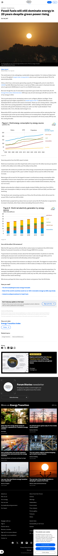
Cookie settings (45, 552)
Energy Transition (7, 8)
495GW (3, 85)
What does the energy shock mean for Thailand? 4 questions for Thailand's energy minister (14, 427)
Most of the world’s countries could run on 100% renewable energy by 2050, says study (28, 291)
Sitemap (29, 550)
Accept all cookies (45, 544)
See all (54, 405)
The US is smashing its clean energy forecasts (16, 287)
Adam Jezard (4, 69)
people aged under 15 (32, 100)
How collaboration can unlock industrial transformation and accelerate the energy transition (14, 454)
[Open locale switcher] (2, 552)
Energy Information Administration (11, 92)
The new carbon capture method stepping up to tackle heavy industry (42, 453)
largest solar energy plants (21, 77)
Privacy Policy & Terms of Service (29, 547)
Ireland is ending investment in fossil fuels (15, 294)
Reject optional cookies (45, 548)
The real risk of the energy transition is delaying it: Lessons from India (41, 480)
